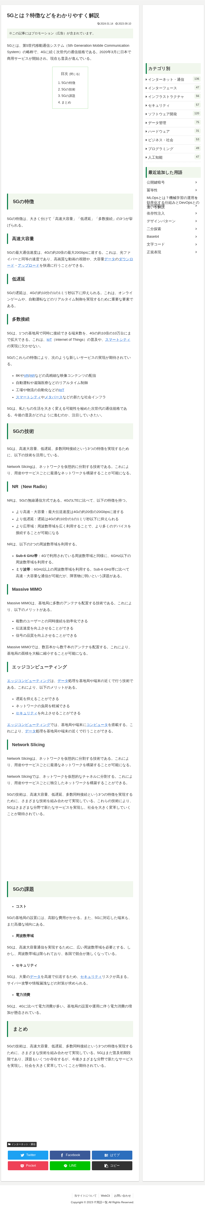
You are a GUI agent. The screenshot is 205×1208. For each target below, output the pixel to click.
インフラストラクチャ (173, 96)
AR (32, 376)
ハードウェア (173, 131)
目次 (64, 74)
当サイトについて (85, 1195)
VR (26, 376)
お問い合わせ (122, 1195)
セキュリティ (26, 713)
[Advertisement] (70, 154)
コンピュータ (97, 725)
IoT (49, 340)
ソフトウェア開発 (173, 114)
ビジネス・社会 (173, 140)
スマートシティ (117, 340)
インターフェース (173, 88)
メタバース (54, 397)
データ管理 (173, 122)
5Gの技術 (68, 89)
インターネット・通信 (23, 1144)
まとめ (66, 102)
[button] (112, 1165)
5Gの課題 (68, 95)
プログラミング (173, 148)
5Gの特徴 (68, 83)
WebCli (105, 1195)
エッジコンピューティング (28, 681)
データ (109, 259)
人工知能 (173, 157)
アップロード (28, 265)
